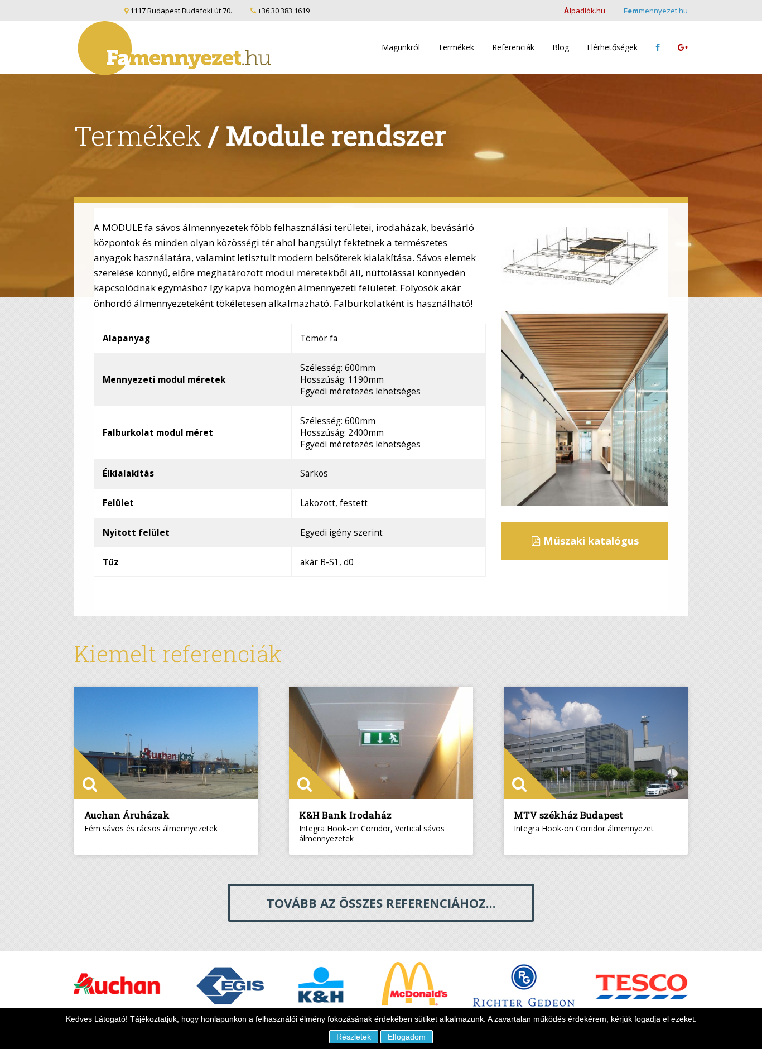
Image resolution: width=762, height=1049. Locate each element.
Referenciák (513, 47)
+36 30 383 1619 (283, 11)
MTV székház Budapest (568, 815)
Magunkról (401, 47)
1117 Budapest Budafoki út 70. (181, 11)
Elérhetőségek (612, 47)
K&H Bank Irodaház (345, 815)
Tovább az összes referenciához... (381, 902)
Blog (560, 47)
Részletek (353, 1036)
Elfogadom (407, 1036)
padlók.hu (584, 11)
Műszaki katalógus (590, 540)
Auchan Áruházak (127, 815)
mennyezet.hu (656, 11)
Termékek (456, 47)
